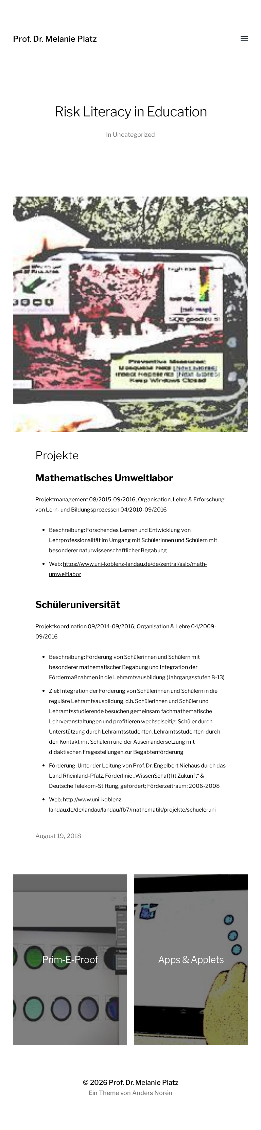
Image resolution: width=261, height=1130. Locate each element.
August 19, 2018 (58, 835)
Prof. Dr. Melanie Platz (55, 39)
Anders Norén (152, 1092)
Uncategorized (134, 134)
